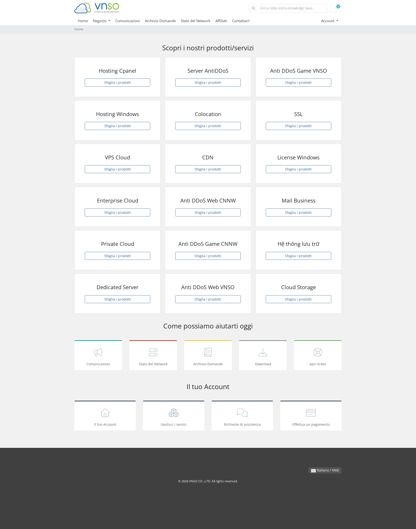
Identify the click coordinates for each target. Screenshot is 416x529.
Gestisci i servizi (174, 424)
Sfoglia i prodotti (117, 82)
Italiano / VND (327, 470)
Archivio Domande (160, 20)
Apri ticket (318, 364)
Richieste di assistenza (242, 424)
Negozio (100, 20)
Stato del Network (195, 20)
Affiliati (221, 20)
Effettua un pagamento (311, 424)
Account (328, 20)
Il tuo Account (105, 424)
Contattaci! (241, 20)
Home (83, 20)
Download (263, 364)
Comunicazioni (127, 20)
